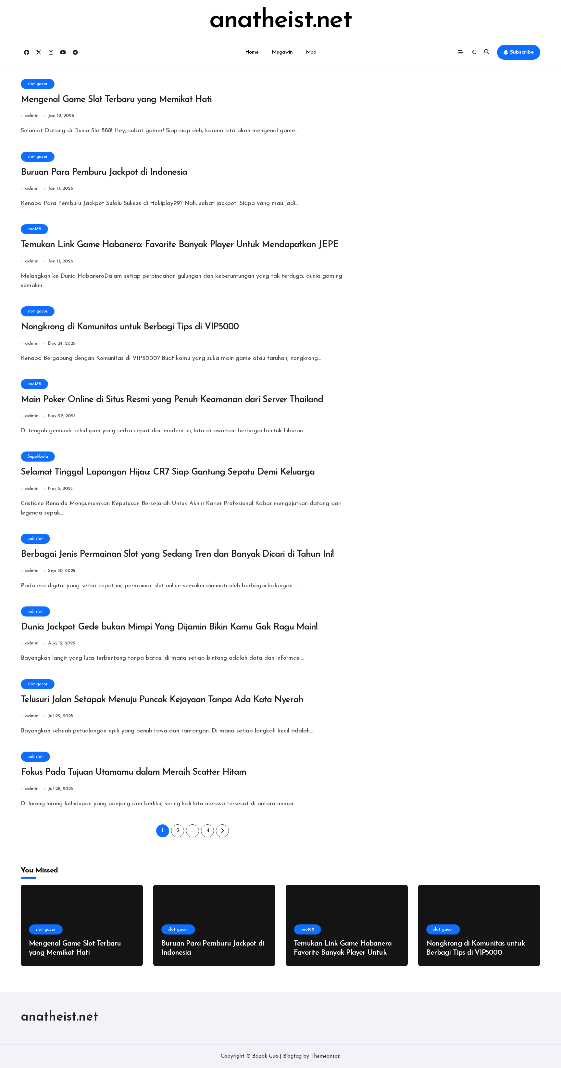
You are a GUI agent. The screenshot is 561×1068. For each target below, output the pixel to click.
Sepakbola (38, 456)
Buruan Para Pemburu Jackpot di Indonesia (104, 172)
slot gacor (38, 84)
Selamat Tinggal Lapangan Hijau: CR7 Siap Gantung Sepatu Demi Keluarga (168, 472)
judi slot (35, 539)
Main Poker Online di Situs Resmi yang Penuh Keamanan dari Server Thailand (172, 399)
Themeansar (325, 1056)
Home (252, 52)
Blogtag (292, 1056)
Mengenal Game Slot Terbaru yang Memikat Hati (116, 99)
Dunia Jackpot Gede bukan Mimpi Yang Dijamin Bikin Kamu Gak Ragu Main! (169, 627)
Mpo (311, 52)
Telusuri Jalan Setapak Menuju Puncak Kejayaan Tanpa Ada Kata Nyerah (162, 700)
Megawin (282, 52)
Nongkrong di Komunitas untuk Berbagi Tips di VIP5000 (130, 327)
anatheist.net (280, 21)
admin (32, 115)
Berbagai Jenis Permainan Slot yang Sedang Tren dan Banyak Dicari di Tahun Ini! (177, 554)
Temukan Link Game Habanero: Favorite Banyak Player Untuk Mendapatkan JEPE (180, 244)
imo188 (34, 229)
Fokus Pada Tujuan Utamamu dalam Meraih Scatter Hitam (133, 772)
